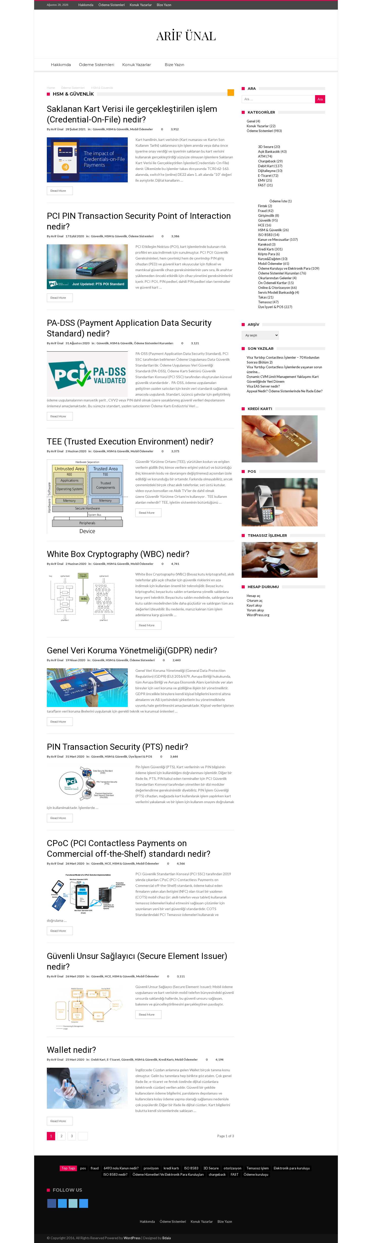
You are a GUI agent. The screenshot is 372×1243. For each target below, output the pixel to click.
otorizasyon (232, 1168)
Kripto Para (266, 254)
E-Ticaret (113, 1059)
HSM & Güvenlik (117, 129)
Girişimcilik (266, 215)
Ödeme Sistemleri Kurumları (153, 343)
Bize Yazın (164, 5)
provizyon (151, 1168)
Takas (262, 297)
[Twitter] (302, 5)
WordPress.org (258, 615)
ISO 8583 (265, 235)
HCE (108, 863)
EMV (261, 180)
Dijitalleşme (267, 171)
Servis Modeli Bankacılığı (276, 292)
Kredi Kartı (166, 1059)
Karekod (264, 244)
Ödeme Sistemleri (111, 5)
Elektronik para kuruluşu (292, 1168)
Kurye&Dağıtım (269, 259)
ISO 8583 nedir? (115, 1174)
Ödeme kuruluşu (256, 1174)
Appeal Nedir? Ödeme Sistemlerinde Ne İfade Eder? (285, 391)
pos (83, 1168)
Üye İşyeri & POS (140, 756)
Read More (58, 190)
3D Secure (265, 147)
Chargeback (267, 161)
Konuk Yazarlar (141, 5)
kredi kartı (171, 1168)
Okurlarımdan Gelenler (275, 278)
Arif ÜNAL (186, 35)
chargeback (217, 1174)
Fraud (262, 211)
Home (51, 88)
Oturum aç (254, 600)
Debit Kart (98, 1059)
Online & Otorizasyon (274, 288)
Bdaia (166, 1238)
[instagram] (321, 5)
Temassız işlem (257, 1168)
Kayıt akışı (254, 605)
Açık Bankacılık (269, 151)
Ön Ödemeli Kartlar (272, 283)
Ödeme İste (278, 201)
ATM (261, 156)
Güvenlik (99, 129)
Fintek (262, 206)
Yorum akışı (255, 610)
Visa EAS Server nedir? (263, 386)
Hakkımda (85, 5)
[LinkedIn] (312, 5)
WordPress (132, 1238)
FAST (262, 185)
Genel (251, 121)
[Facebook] (293, 5)
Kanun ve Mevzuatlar (273, 240)
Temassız (265, 302)
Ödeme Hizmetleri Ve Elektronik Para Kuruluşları (168, 1174)
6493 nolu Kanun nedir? (121, 1168)
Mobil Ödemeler (141, 129)
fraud (95, 1168)
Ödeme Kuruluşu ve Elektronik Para (284, 268)
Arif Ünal (57, 129)
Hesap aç (253, 596)
